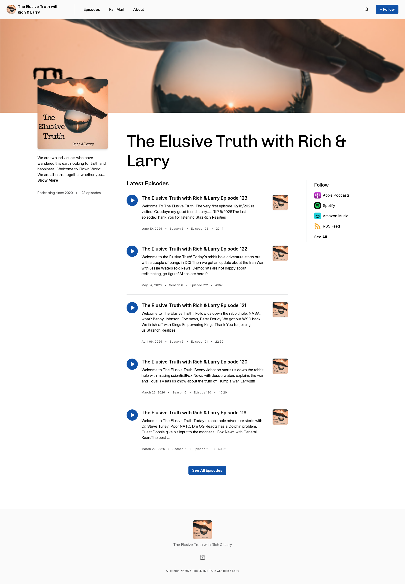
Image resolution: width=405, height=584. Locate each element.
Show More (48, 180)
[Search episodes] (366, 9)
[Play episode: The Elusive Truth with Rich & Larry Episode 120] (132, 364)
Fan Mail (116, 9)
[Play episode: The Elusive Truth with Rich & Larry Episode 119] (132, 415)
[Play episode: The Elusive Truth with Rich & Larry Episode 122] (132, 251)
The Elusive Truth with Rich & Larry (38, 9)
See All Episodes (207, 470)
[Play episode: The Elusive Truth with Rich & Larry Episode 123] (132, 200)
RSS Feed (331, 226)
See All (320, 237)
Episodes (92, 9)
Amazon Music (335, 215)
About (138, 9)
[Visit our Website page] (202, 557)
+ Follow (387, 9)
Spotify (329, 205)
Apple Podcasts (336, 195)
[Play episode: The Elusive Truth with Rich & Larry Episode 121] (132, 307)
